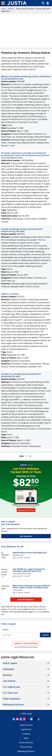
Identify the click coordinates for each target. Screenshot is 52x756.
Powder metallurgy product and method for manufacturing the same (22, 230)
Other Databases (11, 698)
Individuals (8, 669)
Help (26, 738)
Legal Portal (26, 729)
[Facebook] (20, 719)
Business (7, 674)
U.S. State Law (10, 692)
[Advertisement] (26, 31)
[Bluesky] (31, 719)
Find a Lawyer (8, 623)
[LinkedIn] (13, 719)
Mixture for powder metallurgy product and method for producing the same (26, 77)
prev (21, 456)
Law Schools (9, 680)
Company (26, 734)
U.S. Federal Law (11, 686)
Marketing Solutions (13, 704)
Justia (3, 9)
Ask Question (26, 536)
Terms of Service (26, 743)
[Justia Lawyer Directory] (38, 719)
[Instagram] (24, 719)
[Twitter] (34, 719)
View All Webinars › (26, 599)
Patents (11, 9)
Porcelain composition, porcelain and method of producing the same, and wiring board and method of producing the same (25, 155)
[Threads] (27, 719)
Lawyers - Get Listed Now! (26, 643)
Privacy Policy (26, 747)
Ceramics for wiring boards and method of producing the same (21, 375)
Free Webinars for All (12, 546)
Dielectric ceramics (10, 294)
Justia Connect (26, 725)
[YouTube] (17, 719)
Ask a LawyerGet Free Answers (10, 523)
